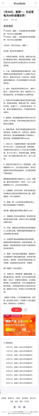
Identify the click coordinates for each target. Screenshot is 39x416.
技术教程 (25, 398)
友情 (16, 401)
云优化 (26, 401)
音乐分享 (33, 398)
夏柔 (7, 19)
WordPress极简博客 (18, 412)
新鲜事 (4, 398)
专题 (11, 401)
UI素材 (18, 398)
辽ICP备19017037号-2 (25, 413)
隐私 (21, 401)
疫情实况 (11, 398)
